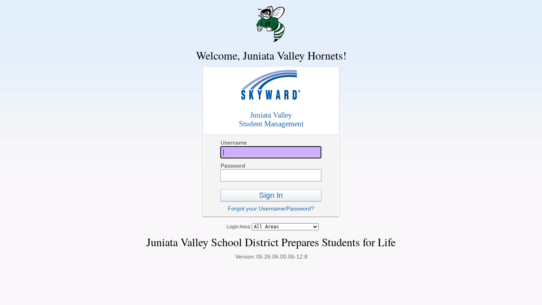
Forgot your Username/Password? (271, 208)
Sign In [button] (271, 195)
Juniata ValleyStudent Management (271, 119)
